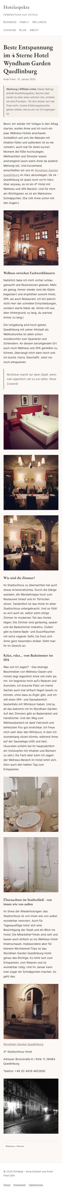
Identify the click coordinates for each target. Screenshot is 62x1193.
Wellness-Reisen (14, 1146)
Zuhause (9, 30)
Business (10, 22)
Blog (22, 30)
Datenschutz (36, 1184)
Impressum (19, 1184)
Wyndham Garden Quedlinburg (23, 1044)
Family (24, 22)
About (34, 30)
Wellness (39, 22)
